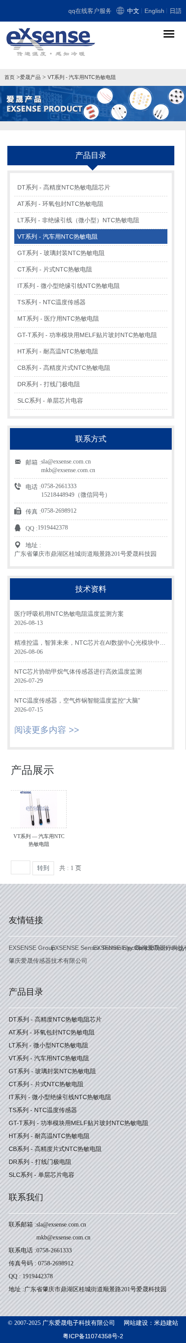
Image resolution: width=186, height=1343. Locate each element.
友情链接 (26, 920)
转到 (43, 868)
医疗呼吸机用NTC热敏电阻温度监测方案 (69, 613)
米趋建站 (166, 1322)
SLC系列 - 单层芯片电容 (50, 400)
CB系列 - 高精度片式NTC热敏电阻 (63, 367)
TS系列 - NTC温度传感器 (51, 302)
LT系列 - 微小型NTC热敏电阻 (48, 1045)
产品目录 (26, 991)
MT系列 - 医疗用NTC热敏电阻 (58, 318)
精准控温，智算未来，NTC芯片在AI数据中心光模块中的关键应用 (90, 643)
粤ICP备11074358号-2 (93, 1336)
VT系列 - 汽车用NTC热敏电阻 (82, 77)
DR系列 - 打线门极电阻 (48, 384)
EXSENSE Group (32, 947)
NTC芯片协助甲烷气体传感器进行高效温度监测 (78, 671)
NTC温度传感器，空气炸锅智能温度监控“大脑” (77, 700)
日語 (176, 10)
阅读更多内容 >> (46, 730)
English (154, 10)
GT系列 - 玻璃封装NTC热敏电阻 (61, 252)
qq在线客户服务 (90, 10)
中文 (133, 10)
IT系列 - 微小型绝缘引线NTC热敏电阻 (68, 285)
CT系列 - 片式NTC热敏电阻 (54, 269)
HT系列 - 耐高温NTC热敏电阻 (57, 351)
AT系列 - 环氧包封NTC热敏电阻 (60, 203)
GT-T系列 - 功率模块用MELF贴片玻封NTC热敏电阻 (87, 334)
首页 (9, 77)
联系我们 (26, 1197)
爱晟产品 (30, 77)
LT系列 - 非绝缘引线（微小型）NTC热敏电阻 (78, 220)
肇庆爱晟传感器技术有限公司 (48, 960)
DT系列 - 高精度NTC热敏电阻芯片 (63, 187)
